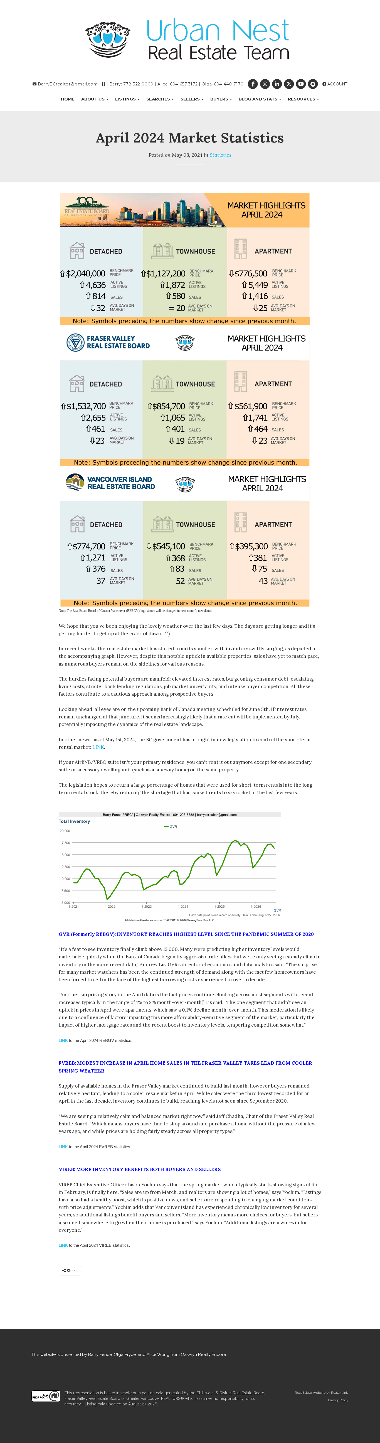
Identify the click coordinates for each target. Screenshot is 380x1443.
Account (336, 84)
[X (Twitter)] (289, 84)
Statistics (220, 155)
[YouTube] (302, 84)
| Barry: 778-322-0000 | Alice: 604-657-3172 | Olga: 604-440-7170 (174, 84)
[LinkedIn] (277, 84)
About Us (93, 99)
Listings (126, 99)
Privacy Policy (338, 1400)
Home (68, 99)
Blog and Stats (258, 99)
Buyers (219, 99)
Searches (158, 99)
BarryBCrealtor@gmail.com (67, 84)
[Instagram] (266, 84)
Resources (302, 99)
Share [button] (72, 1270)
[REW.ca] (314, 84)
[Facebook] (254, 84)
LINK (98, 747)
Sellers (191, 99)
